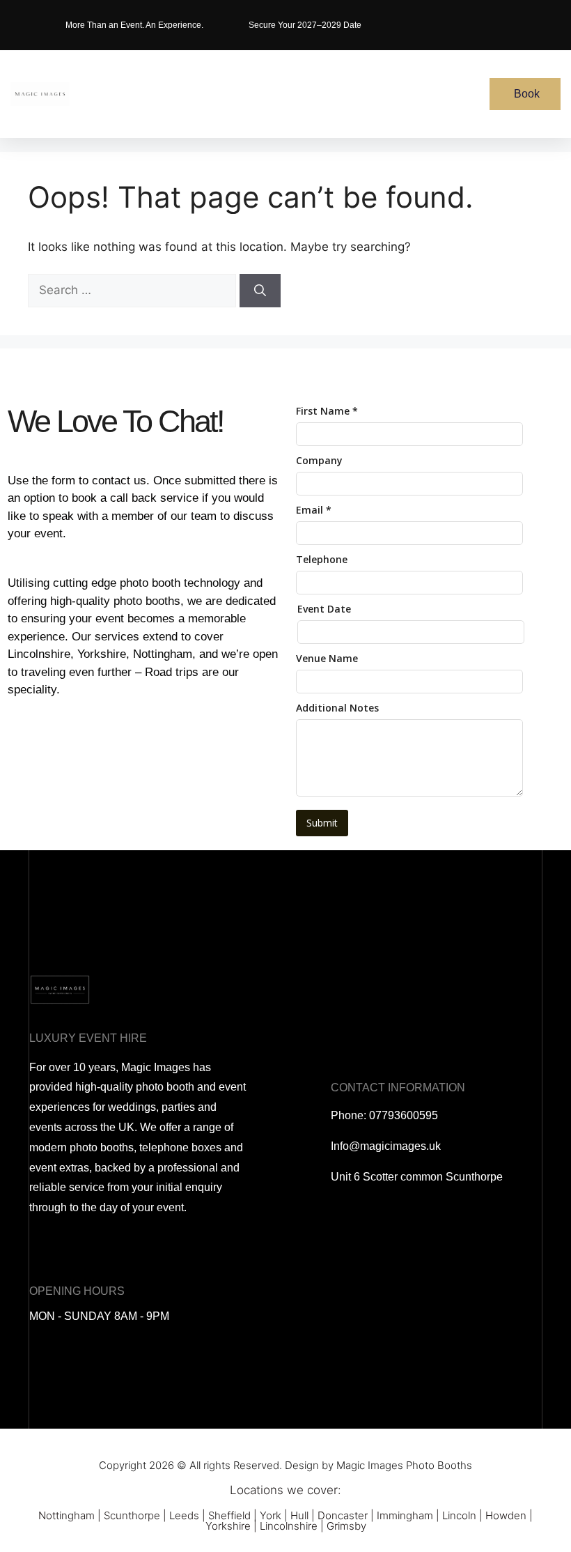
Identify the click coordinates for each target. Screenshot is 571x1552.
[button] (310, 94)
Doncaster (343, 1515)
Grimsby (346, 1525)
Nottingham (66, 1515)
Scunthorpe (132, 1515)
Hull (299, 1515)
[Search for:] (134, 290)
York (270, 1515)
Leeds (184, 1515)
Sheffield (229, 1515)
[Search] (260, 290)
